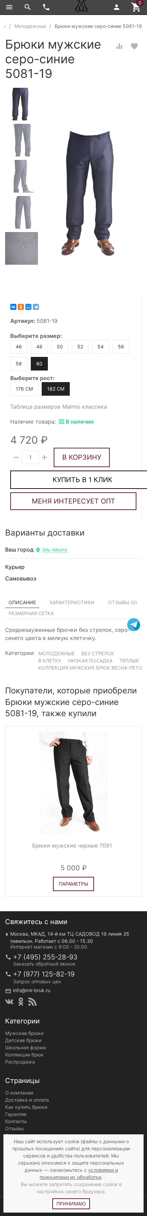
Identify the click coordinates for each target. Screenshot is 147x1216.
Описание (22, 602)
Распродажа (20, 1062)
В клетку (49, 660)
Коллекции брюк (24, 1054)
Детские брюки (23, 1040)
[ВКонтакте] (13, 307)
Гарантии (15, 1114)
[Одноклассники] (21, 307)
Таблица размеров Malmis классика (58, 406)
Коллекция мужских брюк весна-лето (90, 668)
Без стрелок (97, 653)
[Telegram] (36, 307)
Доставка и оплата (27, 1100)
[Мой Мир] (28, 307)
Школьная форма (25, 1047)
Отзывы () (122, 602)
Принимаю (71, 1203)
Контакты (16, 1121)
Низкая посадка (90, 660)
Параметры (73, 883)
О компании (19, 1093)
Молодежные (56, 653)
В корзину (81, 457)
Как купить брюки (26, 1107)
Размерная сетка (31, 613)
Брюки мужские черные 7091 (72, 845)
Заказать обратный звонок (44, 964)
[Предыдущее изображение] (14, 782)
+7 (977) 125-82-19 (44, 974)
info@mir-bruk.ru (31, 990)
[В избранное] (134, 46)
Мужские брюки (24, 1033)
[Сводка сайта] (32, 1002)
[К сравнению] (119, 46)
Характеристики (72, 602)
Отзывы (14, 1128)
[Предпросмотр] (73, 782)
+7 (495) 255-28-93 (45, 957)
